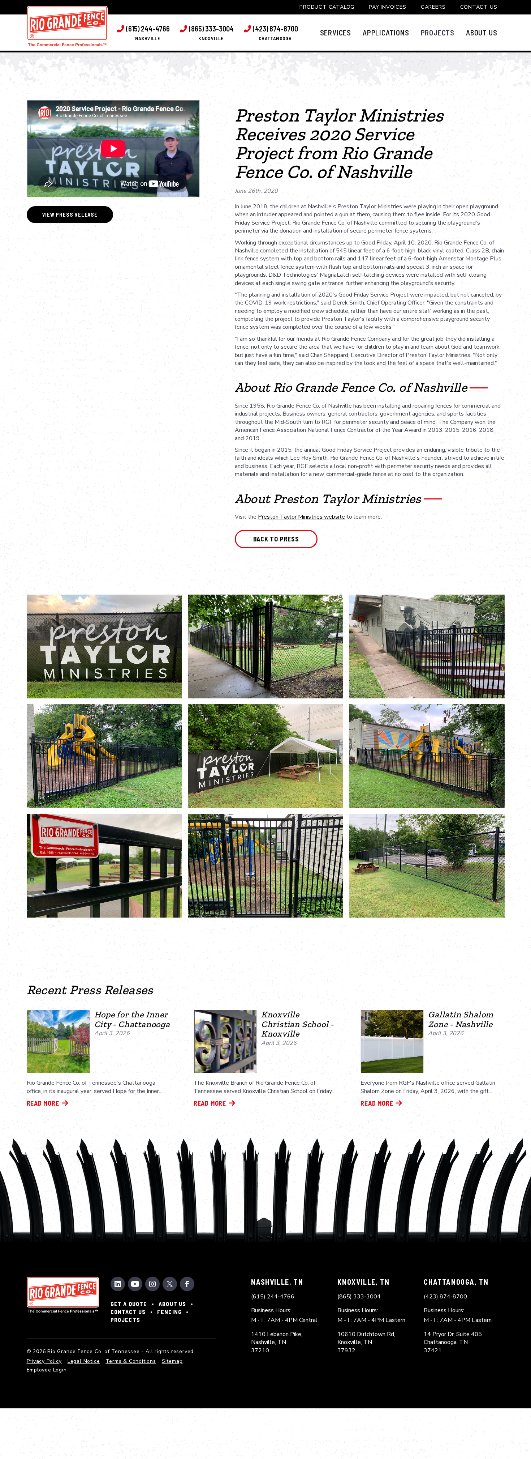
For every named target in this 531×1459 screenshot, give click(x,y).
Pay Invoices (387, 6)
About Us (172, 1303)
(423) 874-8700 (445, 1297)
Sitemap (172, 1361)
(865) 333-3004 (359, 1297)
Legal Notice (84, 1361)
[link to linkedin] (118, 1284)
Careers (433, 6)
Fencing (169, 1311)
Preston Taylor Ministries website (301, 517)
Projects (126, 1319)
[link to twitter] (170, 1284)
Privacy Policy (44, 1361)
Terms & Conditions (130, 1361)
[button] (335, 32)
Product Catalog (326, 6)
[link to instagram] (152, 1284)
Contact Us (478, 6)
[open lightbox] (104, 646)
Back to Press (276, 539)
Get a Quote (129, 1303)
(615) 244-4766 (272, 1297)
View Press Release (70, 215)
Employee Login (47, 1369)
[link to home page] (67, 26)
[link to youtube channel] (135, 1284)
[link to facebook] (187, 1284)
